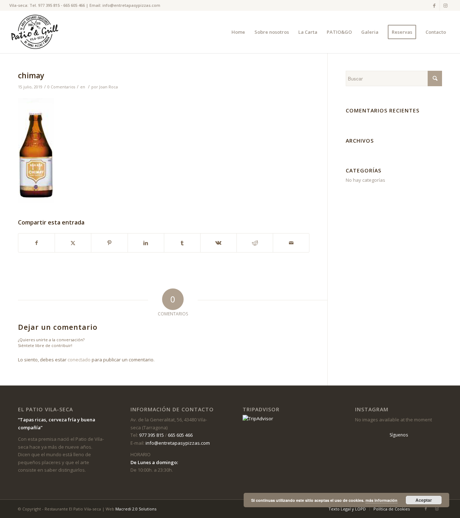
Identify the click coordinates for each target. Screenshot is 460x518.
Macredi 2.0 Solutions (135, 509)
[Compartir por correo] (291, 242)
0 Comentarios (61, 86)
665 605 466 (74, 5)
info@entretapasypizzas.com (131, 5)
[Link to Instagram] (445, 5)
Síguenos (399, 435)
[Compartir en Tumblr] (182, 242)
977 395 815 (49, 5)
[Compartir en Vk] (218, 242)
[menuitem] (238, 32)
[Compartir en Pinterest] (109, 242)
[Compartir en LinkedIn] (146, 242)
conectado (79, 359)
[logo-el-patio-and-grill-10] (36, 32)
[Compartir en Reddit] (255, 242)
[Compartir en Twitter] (73, 242)
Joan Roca (108, 86)
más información (381, 500)
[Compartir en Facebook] (36, 242)
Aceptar (423, 500)
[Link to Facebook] (434, 5)
